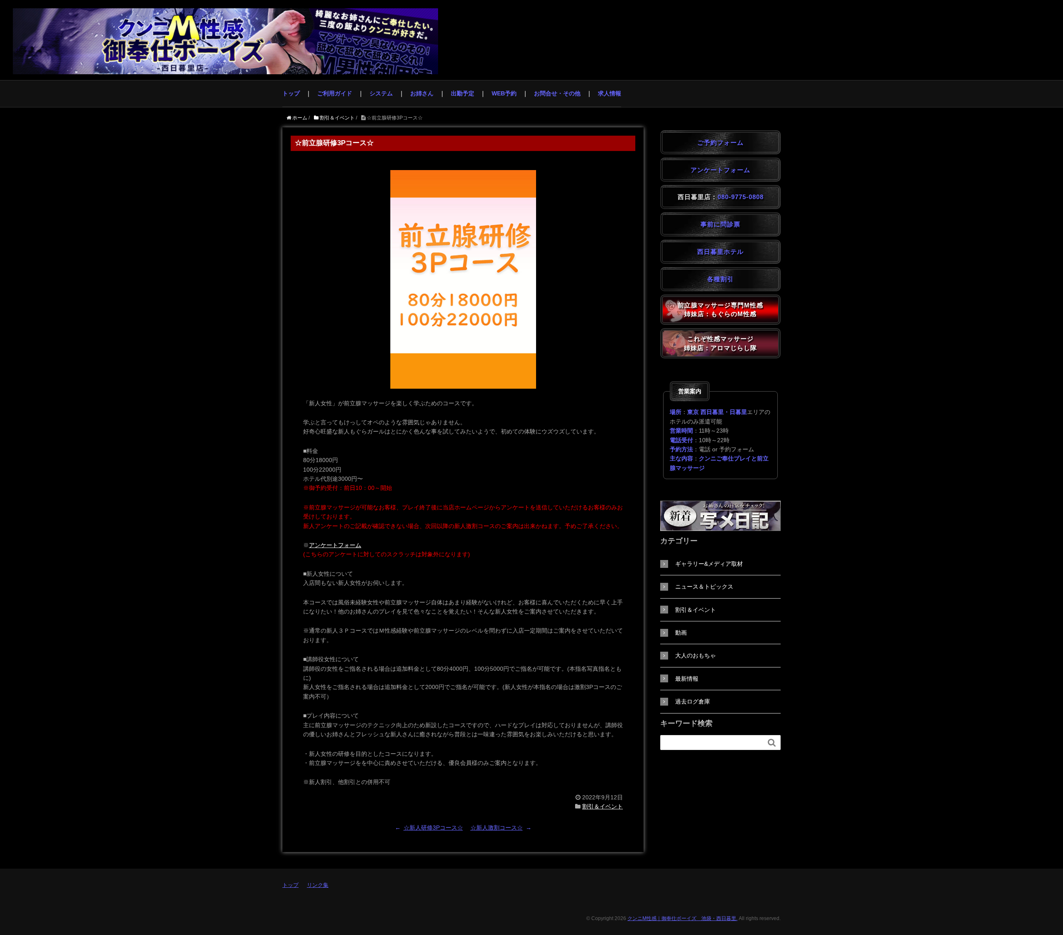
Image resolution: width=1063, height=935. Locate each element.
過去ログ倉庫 (692, 701)
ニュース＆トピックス (704, 586)
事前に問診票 (720, 224)
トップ (291, 93)
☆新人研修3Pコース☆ (433, 827)
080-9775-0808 (741, 196)
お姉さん (422, 93)
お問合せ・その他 (557, 93)
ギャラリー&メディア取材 (709, 563)
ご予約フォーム (720, 142)
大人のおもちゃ (695, 655)
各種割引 (720, 278)
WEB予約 (504, 93)
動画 (681, 632)
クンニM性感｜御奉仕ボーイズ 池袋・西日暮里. (682, 918)
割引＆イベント (602, 806)
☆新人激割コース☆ (496, 827)
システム (381, 93)
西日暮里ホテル (720, 251)
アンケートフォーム (335, 545)
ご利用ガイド (334, 93)
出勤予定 (462, 93)
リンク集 (317, 885)
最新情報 (686, 678)
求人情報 (609, 93)
